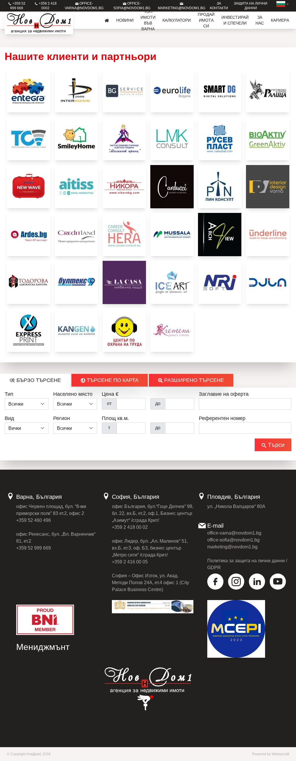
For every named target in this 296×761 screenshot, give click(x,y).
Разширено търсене (193, 380)
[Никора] (124, 186)
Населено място (72, 394)
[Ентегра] (28, 91)
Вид (9, 418)
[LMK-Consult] (172, 138)
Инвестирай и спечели (235, 20)
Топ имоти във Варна (148, 20)
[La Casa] (124, 282)
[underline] (267, 234)
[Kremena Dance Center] (172, 330)
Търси (275, 445)
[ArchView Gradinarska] (219, 234)
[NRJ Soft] (219, 282)
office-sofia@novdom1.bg (233, 539)
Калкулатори (176, 20)
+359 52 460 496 (33, 520)
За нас (260, 20)
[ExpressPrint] (28, 330)
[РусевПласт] (219, 138)
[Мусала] (172, 234)
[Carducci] (172, 186)
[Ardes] (28, 234)
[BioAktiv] (267, 138)
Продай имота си (206, 20)
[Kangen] (76, 330)
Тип (9, 394)
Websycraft (280, 754)
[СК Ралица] (267, 91)
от (109, 403)
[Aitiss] (76, 186)
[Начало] (107, 20)
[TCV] (28, 138)
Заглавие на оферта (224, 394)
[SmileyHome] (76, 138)
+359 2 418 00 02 (130, 527)
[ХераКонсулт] (124, 234)
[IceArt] (172, 282)
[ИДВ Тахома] (267, 186)
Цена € (110, 394)
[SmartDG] (219, 91)
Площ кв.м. (115, 418)
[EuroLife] (172, 91)
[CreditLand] (76, 234)
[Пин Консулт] (219, 186)
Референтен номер (222, 418)
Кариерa (280, 20)
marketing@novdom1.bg (232, 546)
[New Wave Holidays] (28, 186)
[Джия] (267, 282)
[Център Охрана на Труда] (124, 330)
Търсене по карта (111, 380)
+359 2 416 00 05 (130, 561)
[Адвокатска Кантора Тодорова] (28, 282)
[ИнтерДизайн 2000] (76, 91)
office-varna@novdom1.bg (234, 533)
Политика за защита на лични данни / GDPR (247, 564)
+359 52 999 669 (33, 548)
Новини (125, 20)
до (157, 403)
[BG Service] (124, 91)
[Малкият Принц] (124, 138)
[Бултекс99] (76, 282)
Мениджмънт (43, 647)
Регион (61, 418)
